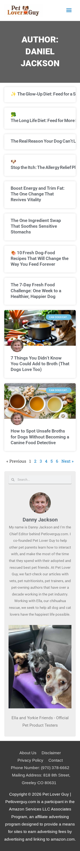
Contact (55, 760)
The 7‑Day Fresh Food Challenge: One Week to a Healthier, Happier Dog (36, 290)
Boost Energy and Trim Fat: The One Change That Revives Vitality (38, 194)
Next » (67, 461)
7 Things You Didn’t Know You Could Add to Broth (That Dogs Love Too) (40, 363)
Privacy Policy (30, 760)
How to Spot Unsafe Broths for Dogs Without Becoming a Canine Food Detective (40, 436)
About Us (27, 753)
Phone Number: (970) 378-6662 (40, 767)
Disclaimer (51, 753)
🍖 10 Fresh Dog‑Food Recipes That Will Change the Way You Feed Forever (39, 258)
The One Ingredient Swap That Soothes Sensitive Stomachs (36, 226)
